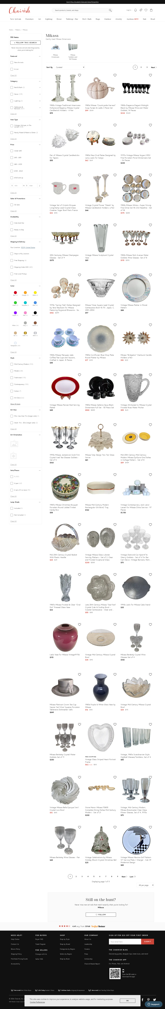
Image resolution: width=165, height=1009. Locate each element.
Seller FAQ (39, 959)
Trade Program (40, 944)
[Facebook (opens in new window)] (142, 999)
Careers (87, 949)
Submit (147, 942)
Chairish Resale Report (92, 964)
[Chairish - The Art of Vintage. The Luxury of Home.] (19, 10)
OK (127, 1001)
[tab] (25, 62)
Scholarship (88, 959)
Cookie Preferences (37, 1002)
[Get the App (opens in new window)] (115, 973)
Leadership (88, 944)
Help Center (15, 939)
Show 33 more (15, 404)
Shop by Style (65, 939)
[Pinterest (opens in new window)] (148, 999)
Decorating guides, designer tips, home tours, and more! (128, 954)
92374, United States (28, 247)
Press (86, 954)
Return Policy (15, 949)
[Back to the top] (160, 995)
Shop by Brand (65, 944)
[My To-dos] (135, 10)
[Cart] (151, 10)
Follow (102, 915)
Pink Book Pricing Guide (19, 959)
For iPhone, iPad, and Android (119, 964)
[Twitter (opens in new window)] (154, 999)
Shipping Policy (16, 954)
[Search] (110, 10)
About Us (87, 939)
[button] (145, 10)
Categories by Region (67, 949)
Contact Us (15, 944)
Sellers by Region (66, 954)
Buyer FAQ (39, 939)
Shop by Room (65, 959)
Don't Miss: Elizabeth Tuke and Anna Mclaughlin (82, 2)
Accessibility (15, 964)
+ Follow (25, 43)
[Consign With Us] (140, 10)
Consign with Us (41, 954)
